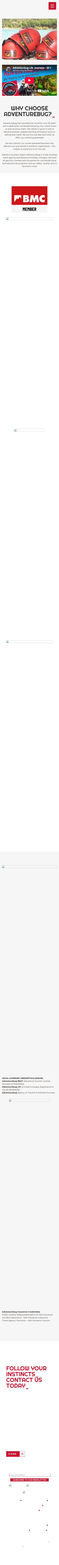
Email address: (29, 1470)
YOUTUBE (38, 1530)
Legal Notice (42, 1542)
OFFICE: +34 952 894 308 (29, 1520)
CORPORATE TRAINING (30, 1515)
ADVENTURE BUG (34, 1500)
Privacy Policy (15, 1546)
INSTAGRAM (29, 1535)
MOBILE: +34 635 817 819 (28, 1525)
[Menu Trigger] (52, 6)
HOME (15, 1500)
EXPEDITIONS (28, 1510)
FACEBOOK (20, 1530)
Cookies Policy (31, 1546)
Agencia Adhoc (36, 1551)
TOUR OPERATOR (28, 1505)
